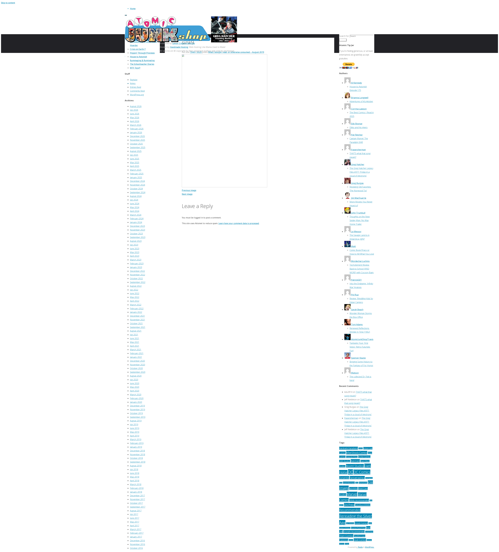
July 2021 (134, 334)
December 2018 (137, 450)
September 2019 (137, 417)
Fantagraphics (357, 477)
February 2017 (136, 533)
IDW (370, 482)
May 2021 (134, 342)
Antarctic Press (352, 457)
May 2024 (134, 207)
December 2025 (137, 136)
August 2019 (136, 420)
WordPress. (369, 547)
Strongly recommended (354, 531)
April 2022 (134, 301)
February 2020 (136, 398)
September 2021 (137, 327)
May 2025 (134, 162)
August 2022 (136, 286)
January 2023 (136, 267)
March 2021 (135, 349)
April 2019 (134, 435)
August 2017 (136, 510)
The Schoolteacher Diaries (142, 64)
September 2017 (137, 506)
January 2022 (136, 312)
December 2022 (137, 271)
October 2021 (136, 323)
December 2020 (137, 360)
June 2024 (134, 203)
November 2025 (137, 140)
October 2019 (136, 413)
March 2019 (135, 439)
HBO (356, 483)
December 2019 (137, 405)
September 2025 (137, 147)
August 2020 (136, 375)
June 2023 (134, 248)
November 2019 (137, 409)
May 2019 (134, 432)
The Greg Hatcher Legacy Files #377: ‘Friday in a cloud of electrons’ (361, 172)
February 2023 (136, 263)
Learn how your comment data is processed (238, 223)
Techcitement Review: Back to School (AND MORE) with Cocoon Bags (362, 269)
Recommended (349, 510)
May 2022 (134, 297)
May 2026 (134, 117)
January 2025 (136, 177)
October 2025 (136, 143)
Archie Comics (364, 456)
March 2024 (135, 214)
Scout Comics (361, 523)
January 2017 (136, 536)
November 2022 (137, 274)
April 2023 (134, 256)
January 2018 (136, 492)
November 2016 (137, 544)
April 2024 (134, 211)
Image (344, 488)
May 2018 (134, 476)
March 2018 (135, 484)
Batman (355, 460)
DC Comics (361, 472)
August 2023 (136, 241)
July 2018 (134, 469)
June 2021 (134, 338)
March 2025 (135, 169)
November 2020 (137, 364)
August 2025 (136, 151)
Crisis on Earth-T (138, 49)
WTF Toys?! (135, 68)
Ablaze (360, 448)
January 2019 (136, 447)
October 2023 (136, 233)
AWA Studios (344, 461)
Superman (369, 532)
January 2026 (136, 132)
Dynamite (344, 477)
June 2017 (134, 518)
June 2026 (134, 113)
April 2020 (134, 390)
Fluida (360, 547)
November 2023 (137, 229)
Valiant (351, 540)
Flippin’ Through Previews (142, 53)
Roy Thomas (350, 523)
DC (350, 472)
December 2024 (137, 181)
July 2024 (134, 199)
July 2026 (134, 110)
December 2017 (137, 495)
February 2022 (136, 308)
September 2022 (137, 282)
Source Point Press (358, 528)
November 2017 (137, 499)
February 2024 (136, 218)
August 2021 (136, 330)
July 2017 (134, 514)
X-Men (347, 544)
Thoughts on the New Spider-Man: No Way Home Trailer (360, 220)
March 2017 (135, 529)
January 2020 (136, 402)
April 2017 (134, 525)
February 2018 (136, 488)
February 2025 (136, 173)
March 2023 (135, 259)
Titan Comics (346, 535)
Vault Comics (360, 539)
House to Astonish (138, 57)
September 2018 (137, 461)
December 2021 (137, 315)
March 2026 (135, 125)
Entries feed (135, 87)
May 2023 (134, 252)
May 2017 (134, 521)
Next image (187, 194)
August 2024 (136, 196)
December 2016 (137, 540)
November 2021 (137, 319)
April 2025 (134, 166)
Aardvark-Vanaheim (348, 448)
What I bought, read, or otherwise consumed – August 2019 (236, 52)
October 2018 (136, 458)
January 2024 (136, 222)
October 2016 (136, 548)
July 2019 (134, 424)
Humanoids (363, 483)
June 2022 (134, 293)
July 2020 (134, 379)
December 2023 (137, 226)
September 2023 (137, 237)
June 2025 (134, 158)
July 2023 (134, 244)
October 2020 (136, 368)
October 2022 (136, 278)
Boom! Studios (355, 466)
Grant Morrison (349, 483)
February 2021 (136, 353)
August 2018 (136, 465)
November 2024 (137, 184)
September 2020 (137, 372)
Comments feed (137, 90)
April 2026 (134, 121)
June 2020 (134, 383)
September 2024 (137, 192)
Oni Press (349, 504)
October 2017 (136, 503)
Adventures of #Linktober (361, 101)
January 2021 (136, 357)
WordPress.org (137, 94)
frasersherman (351, 418)
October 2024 (136, 188)
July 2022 (134, 289)
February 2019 (136, 443)
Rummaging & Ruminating (142, 60)
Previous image (189, 190)
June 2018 (134, 473)
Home (132, 83)
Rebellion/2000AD (362, 505)
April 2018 (134, 480)
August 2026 (136, 106)
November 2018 (137, 454)
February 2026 (136, 128)
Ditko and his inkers (358, 127)
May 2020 (134, 387)
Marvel (352, 494)
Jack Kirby (353, 488)
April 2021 (134, 346)
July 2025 (134, 155)
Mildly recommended (359, 500)
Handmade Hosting (179, 47)
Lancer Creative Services (183, 43)
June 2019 (134, 428)
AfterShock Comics (356, 452)
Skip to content (8, 3)
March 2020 (135, 394)
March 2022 (135, 304)
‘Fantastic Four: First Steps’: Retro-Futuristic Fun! (360, 347)
